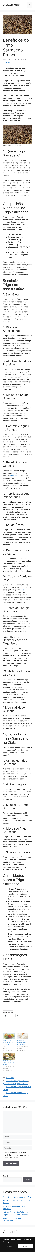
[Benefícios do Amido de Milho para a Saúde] (22, 1036)
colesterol (14, 476)
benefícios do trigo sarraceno (17, 1081)
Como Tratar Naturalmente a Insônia (17, 1197)
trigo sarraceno (22, 1084)
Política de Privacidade (24, 1242)
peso (25, 590)
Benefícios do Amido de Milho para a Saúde (21, 1042)
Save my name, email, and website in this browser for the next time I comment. (17, 1155)
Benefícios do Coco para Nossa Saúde (8, 1062)
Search (5, 1176)
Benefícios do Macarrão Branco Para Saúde (8, 1042)
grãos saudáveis (9, 1084)
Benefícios (10, 1078)
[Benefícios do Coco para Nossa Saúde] (9, 1056)
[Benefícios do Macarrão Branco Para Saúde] (9, 1036)
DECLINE (9, 1246)
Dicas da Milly (11, 4)
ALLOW (25, 1246)
